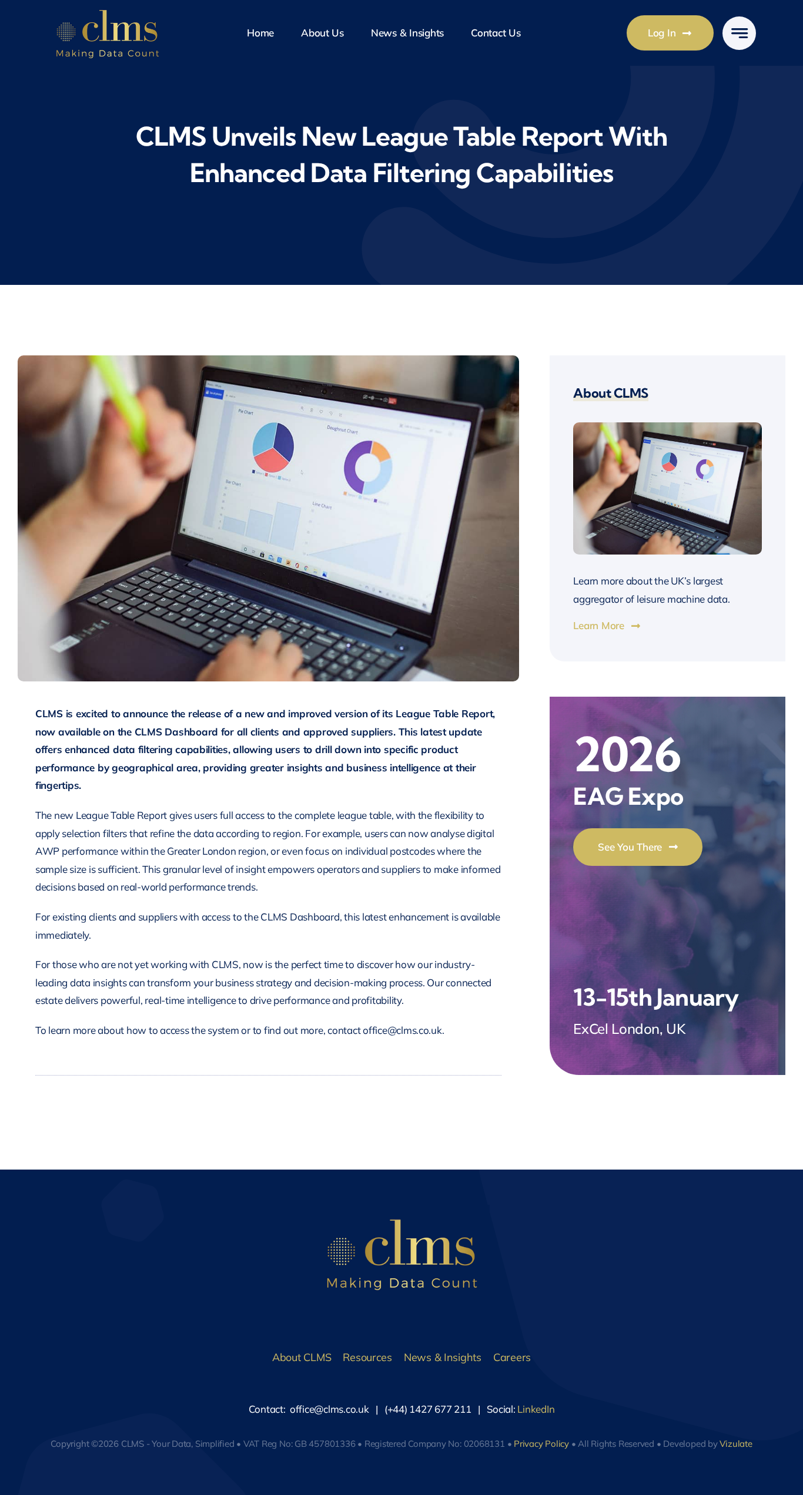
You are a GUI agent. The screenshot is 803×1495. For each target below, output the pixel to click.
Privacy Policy (541, 1443)
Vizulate (736, 1443)
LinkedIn (535, 1409)
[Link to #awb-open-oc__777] (739, 33)
